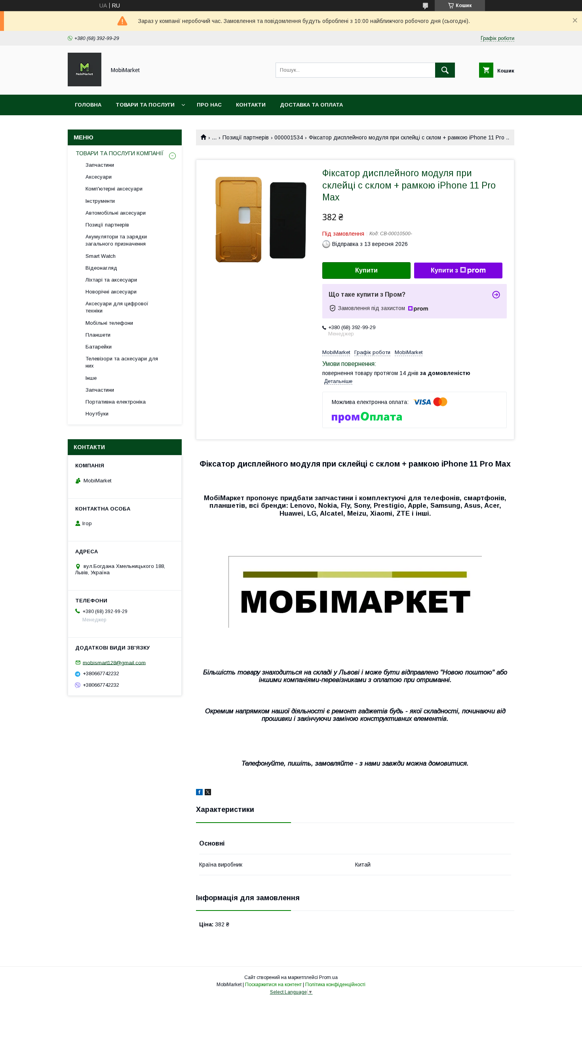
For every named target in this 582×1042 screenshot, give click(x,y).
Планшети (98, 335)
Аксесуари (99, 177)
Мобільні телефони (109, 323)
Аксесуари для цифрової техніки (117, 307)
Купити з (444, 270)
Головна (88, 105)
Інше (91, 378)
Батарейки (99, 347)
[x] (208, 793)
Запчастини (100, 165)
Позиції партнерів (246, 137)
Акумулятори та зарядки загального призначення (116, 240)
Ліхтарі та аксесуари (111, 280)
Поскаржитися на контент (273, 984)
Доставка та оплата (311, 105)
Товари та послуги (145, 105)
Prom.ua (328, 977)
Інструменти (100, 201)
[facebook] (199, 793)
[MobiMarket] (84, 84)
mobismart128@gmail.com (114, 662)
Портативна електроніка (116, 402)
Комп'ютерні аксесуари (114, 189)
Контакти (251, 105)
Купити (366, 270)
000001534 (288, 137)
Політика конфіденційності (335, 984)
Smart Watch (101, 256)
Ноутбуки (97, 414)
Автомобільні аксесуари (116, 213)
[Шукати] (445, 70)
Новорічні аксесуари (111, 292)
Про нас (209, 105)
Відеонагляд (101, 268)
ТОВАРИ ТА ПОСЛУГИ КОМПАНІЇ (120, 153)
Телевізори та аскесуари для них (122, 362)
